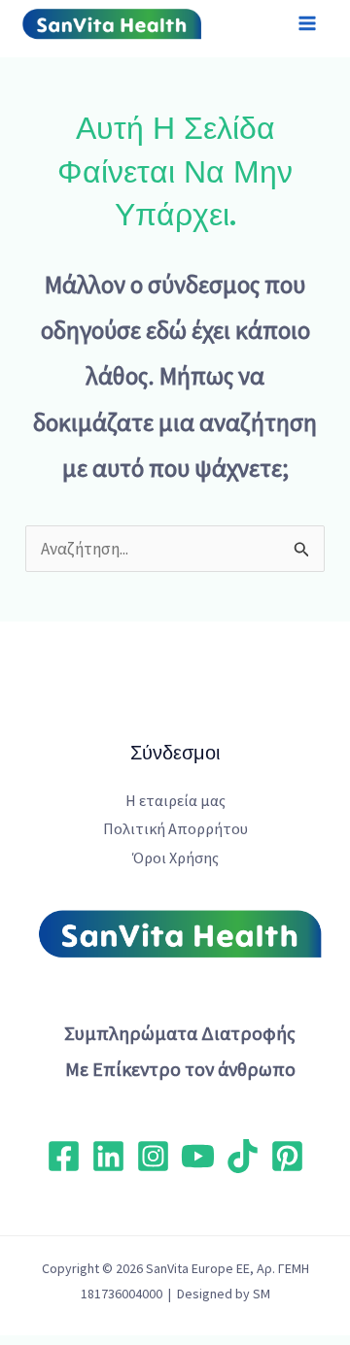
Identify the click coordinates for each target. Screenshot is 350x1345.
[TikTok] (242, 1156)
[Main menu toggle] (308, 24)
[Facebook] (64, 1156)
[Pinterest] (287, 1156)
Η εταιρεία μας (175, 800)
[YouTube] (198, 1156)
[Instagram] (153, 1156)
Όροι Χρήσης (175, 857)
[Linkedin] (108, 1156)
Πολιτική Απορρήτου (175, 828)
